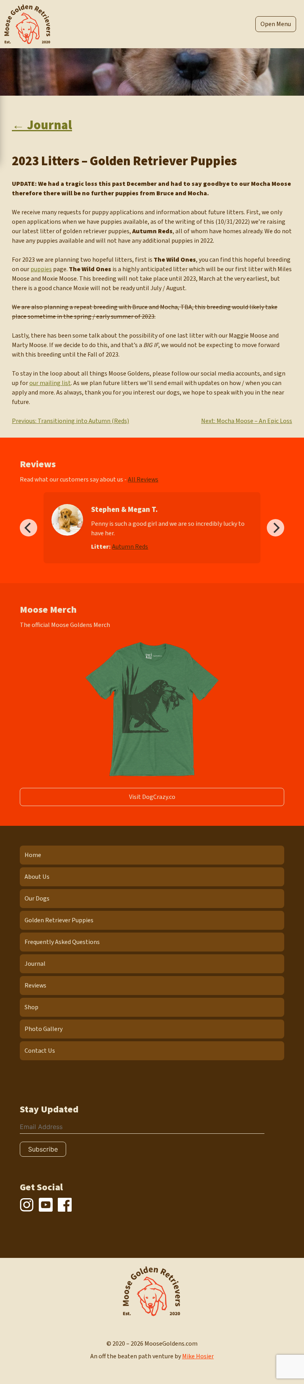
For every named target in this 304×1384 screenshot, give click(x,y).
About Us (37, 876)
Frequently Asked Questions (62, 942)
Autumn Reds (130, 546)
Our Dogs (37, 898)
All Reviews (143, 479)
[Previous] (28, 527)
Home (33, 855)
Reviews (35, 985)
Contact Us (40, 1050)
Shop (31, 1007)
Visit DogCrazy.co (152, 797)
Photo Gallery (44, 1029)
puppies (41, 269)
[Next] (275, 527)
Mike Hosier (198, 1356)
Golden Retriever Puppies (59, 920)
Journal (35, 963)
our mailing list (50, 383)
